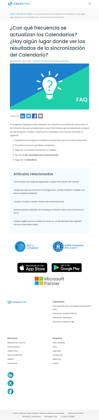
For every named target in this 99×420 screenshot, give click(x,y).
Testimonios (12, 363)
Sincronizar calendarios (62, 317)
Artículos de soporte (25, 14)
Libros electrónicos (15, 355)
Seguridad (57, 351)
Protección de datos (76, 413)
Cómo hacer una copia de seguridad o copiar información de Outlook (46, 181)
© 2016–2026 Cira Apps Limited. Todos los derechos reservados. (39, 413)
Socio (55, 347)
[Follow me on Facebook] (10, 392)
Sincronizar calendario (59, 61)
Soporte (10, 359)
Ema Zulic (17, 61)
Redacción (57, 359)
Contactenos (58, 355)
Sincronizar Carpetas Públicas (65, 313)
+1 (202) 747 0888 (67, 416)
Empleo (56, 363)
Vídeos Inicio (12, 351)
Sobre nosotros (59, 342)
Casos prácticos (13, 347)
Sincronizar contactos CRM (63, 322)
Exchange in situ (50, 416)
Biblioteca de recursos (16, 342)
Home (12, 14)
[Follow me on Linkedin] (10, 375)
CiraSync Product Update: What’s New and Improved (39, 201)
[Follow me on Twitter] (10, 383)
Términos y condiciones (31, 416)
